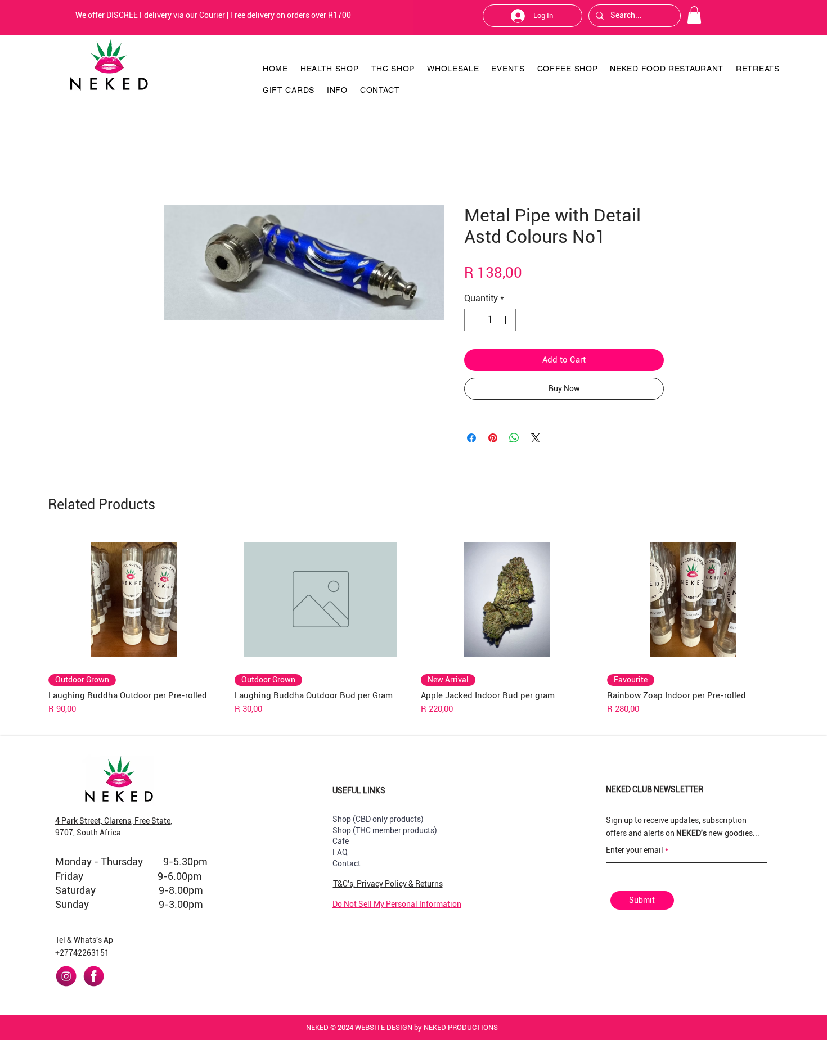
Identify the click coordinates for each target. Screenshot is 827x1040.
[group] (413, 624)
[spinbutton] (490, 320)
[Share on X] (535, 438)
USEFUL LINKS (358, 790)
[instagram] (66, 976)
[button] (694, 15)
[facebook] (94, 976)
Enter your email (634, 850)
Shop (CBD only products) (378, 819)
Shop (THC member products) (384, 830)
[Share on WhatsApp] (514, 438)
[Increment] (506, 320)
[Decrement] (474, 320)
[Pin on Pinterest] (493, 438)
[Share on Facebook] (471, 438)
